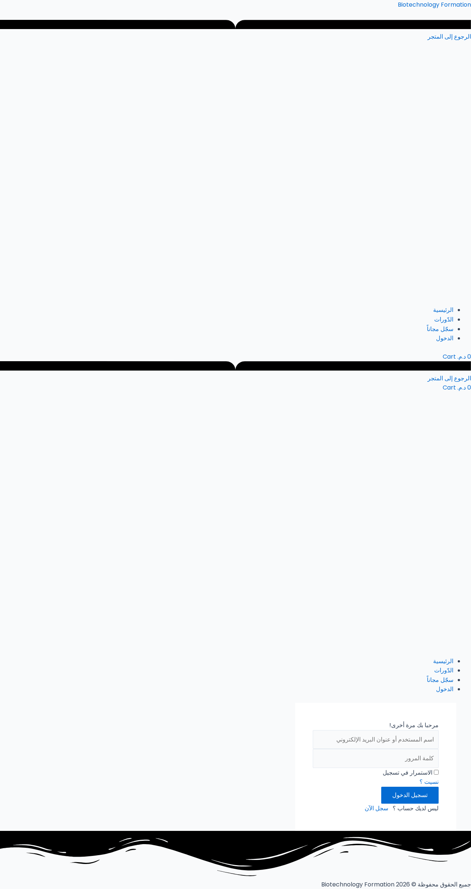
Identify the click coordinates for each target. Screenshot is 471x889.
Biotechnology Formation (434, 4)
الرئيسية (443, 310)
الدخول (444, 338)
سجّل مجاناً (440, 329)
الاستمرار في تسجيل (407, 772)
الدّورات (443, 319)
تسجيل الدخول (410, 795)
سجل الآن (376, 808)
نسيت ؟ (429, 782)
